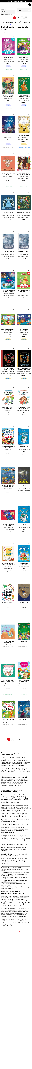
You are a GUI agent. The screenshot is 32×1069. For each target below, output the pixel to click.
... (22, 18)
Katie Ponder (4, 371)
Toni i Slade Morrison (8, 176)
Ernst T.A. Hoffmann (22, 215)
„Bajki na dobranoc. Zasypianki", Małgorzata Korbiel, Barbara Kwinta (14, 874)
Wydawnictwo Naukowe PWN (8, 373)
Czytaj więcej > (11, 24)
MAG (8, 178)
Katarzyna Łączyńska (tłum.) (23, 137)
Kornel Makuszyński (8, 527)
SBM (8, 490)
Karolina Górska (8, 488)
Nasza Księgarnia (8, 568)
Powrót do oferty (15, 931)
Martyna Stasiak (8, 332)
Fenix (8, 100)
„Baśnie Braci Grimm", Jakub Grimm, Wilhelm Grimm (14, 869)
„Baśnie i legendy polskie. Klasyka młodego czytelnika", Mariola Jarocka (14, 881)
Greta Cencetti (21, 683)
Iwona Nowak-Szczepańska (23, 410)
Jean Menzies (27, 371)
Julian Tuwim (8, 449)
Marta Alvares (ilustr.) (8, 644)
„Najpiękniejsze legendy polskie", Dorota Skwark (15, 872)
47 (26, 18)
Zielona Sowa (8, 334)
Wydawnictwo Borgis (24, 100)
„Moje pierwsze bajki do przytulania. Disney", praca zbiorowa (14, 884)
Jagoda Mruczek (8, 410)
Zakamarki (23, 607)
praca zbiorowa (8, 59)
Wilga (8, 139)
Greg (8, 412)
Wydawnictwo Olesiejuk (8, 61)
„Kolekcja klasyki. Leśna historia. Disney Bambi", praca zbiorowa (15, 878)
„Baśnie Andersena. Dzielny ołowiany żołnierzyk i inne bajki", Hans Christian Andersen (15, 866)
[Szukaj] (29, 4)
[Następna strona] (29, 17)
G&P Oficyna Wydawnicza (24, 490)
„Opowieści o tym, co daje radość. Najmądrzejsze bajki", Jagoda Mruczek (16, 887)
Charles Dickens (5, 254)
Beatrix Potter (8, 683)
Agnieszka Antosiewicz (23, 566)
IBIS (8, 451)
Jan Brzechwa (8, 566)
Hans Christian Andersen (8, 215)
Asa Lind (24, 605)
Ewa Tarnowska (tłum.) (8, 293)
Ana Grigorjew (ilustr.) (24, 722)
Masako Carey (11, 371)
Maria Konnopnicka (8, 722)
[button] (8, 12)
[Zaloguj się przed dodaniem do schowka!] (13, 37)
